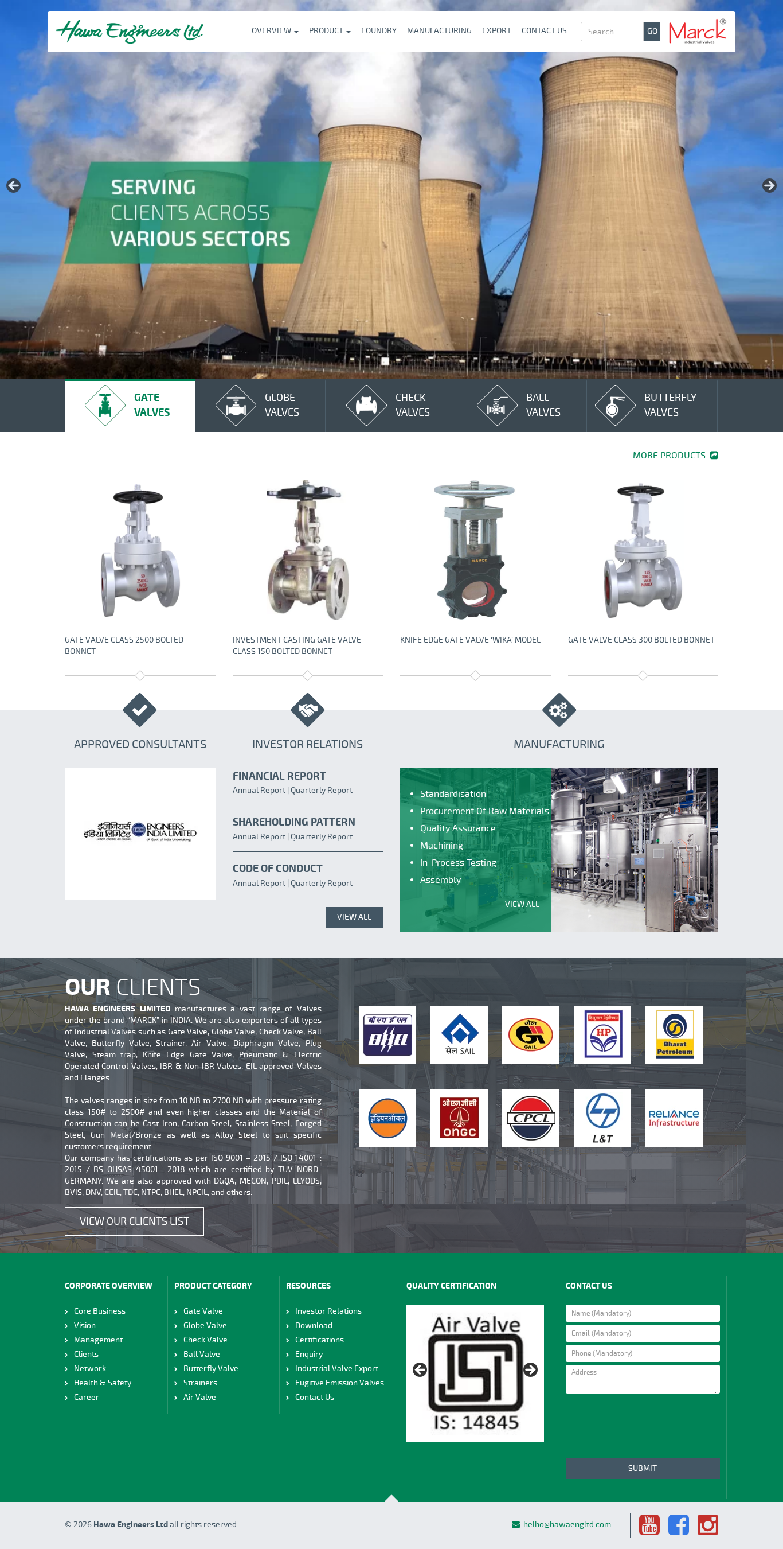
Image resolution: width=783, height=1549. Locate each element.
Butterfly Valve (210, 1368)
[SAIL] (459, 1035)
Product (327, 31)
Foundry (379, 31)
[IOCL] (387, 1118)
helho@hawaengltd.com (567, 1524)
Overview (272, 31)
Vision (85, 1325)
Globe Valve (205, 1325)
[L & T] (602, 1118)
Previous (14, 186)
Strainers (200, 1383)
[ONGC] (459, 1118)
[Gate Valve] (140, 550)
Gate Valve (203, 1311)
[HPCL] (602, 1035)
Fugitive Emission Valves (339, 1383)
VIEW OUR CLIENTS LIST (134, 1221)
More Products (671, 455)
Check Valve (205, 1340)
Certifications (319, 1340)
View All (354, 917)
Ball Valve (201, 1354)
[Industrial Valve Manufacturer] (130, 31)
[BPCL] (674, 1035)
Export (496, 31)
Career (86, 1397)
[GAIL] (530, 1035)
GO (652, 31)
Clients (86, 1354)
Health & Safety (102, 1383)
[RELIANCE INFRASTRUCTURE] (674, 1118)
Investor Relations (328, 1311)
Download (313, 1325)
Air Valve (199, 1397)
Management (98, 1340)
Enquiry (309, 1354)
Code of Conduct (278, 868)
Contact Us (544, 31)
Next (768, 186)
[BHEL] (387, 1035)
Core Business (100, 1311)
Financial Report (279, 776)
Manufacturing (439, 31)
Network (90, 1368)
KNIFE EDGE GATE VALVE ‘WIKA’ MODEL (470, 640)
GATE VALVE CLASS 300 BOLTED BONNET (641, 640)
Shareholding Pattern (294, 822)
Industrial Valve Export (336, 1368)
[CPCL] (530, 1118)
